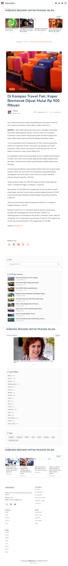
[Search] (58, 264)
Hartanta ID (35, 563)
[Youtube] (62, 3)
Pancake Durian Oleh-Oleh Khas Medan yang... (30, 299)
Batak (11, 376)
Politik (11, 421)
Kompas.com (18, 226)
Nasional (12, 409)
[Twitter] (59, 3)
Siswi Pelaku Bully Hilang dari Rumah (27, 282)
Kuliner (11, 395)
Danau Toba (13, 423)
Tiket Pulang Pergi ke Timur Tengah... (27, 278)
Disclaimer (38, 503)
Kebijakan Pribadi (40, 500)
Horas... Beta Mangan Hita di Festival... (27, 304)
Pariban (46, 437)
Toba (33, 437)
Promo (26, 41)
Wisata (11, 392)
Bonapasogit (13, 384)
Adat (53, 437)
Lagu (11, 412)
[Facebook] (56, 3)
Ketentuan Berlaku (40, 497)
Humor (12, 378)
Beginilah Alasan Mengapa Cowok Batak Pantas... (31, 293)
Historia (11, 387)
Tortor (39, 437)
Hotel (11, 398)
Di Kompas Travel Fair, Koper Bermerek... (40, 41)
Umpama (19, 437)
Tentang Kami (39, 492)
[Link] (27, 244)
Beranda (19, 41)
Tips (10, 401)
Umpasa (11, 437)
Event (11, 404)
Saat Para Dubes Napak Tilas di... (26, 314)
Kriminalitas (13, 418)
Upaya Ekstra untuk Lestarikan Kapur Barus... (29, 309)
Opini (11, 415)
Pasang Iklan (38, 494)
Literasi (11, 381)
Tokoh (11, 390)
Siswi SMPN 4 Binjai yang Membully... (27, 288)
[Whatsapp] (23, 244)
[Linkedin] (18, 244)
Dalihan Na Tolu (13, 440)
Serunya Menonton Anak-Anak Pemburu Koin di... (30, 319)
